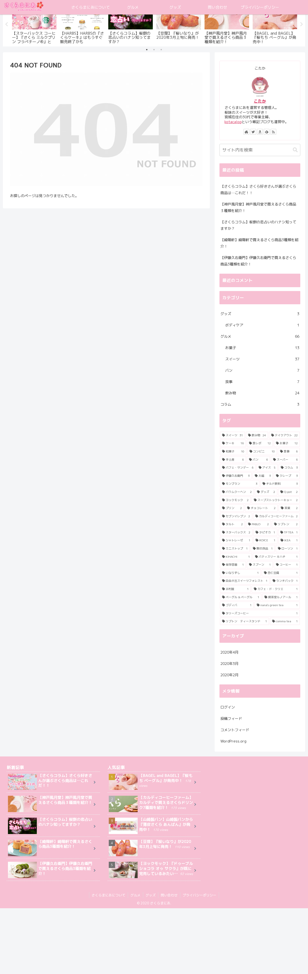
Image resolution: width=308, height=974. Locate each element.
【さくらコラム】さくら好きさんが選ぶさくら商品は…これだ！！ (258, 189)
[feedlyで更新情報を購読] (267, 132)
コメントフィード (234, 729)
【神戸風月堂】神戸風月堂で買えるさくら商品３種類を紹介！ (258, 207)
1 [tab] (146, 49)
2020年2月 (229, 674)
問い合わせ (169, 895)
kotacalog (233, 121)
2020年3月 (229, 663)
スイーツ (262, 359)
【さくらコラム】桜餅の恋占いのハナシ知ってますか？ (258, 225)
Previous (6, 24)
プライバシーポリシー (199, 895)
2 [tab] (154, 49)
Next (301, 24)
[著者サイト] (246, 132)
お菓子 (262, 347)
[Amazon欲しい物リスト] (260, 132)
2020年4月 (229, 652)
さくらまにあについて (108, 895)
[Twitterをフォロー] (253, 132)
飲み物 (262, 393)
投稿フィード (231, 718)
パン (262, 370)
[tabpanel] (34, 23)
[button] (295, 150)
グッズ (259, 313)
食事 (262, 381)
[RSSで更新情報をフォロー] (273, 132)
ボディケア (262, 325)
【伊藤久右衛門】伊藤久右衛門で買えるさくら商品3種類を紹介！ (258, 261)
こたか (260, 101)
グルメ (259, 336)
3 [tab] (161, 49)
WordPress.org (233, 741)
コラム (259, 404)
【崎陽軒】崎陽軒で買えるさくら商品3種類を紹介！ (259, 243)
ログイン (227, 707)
